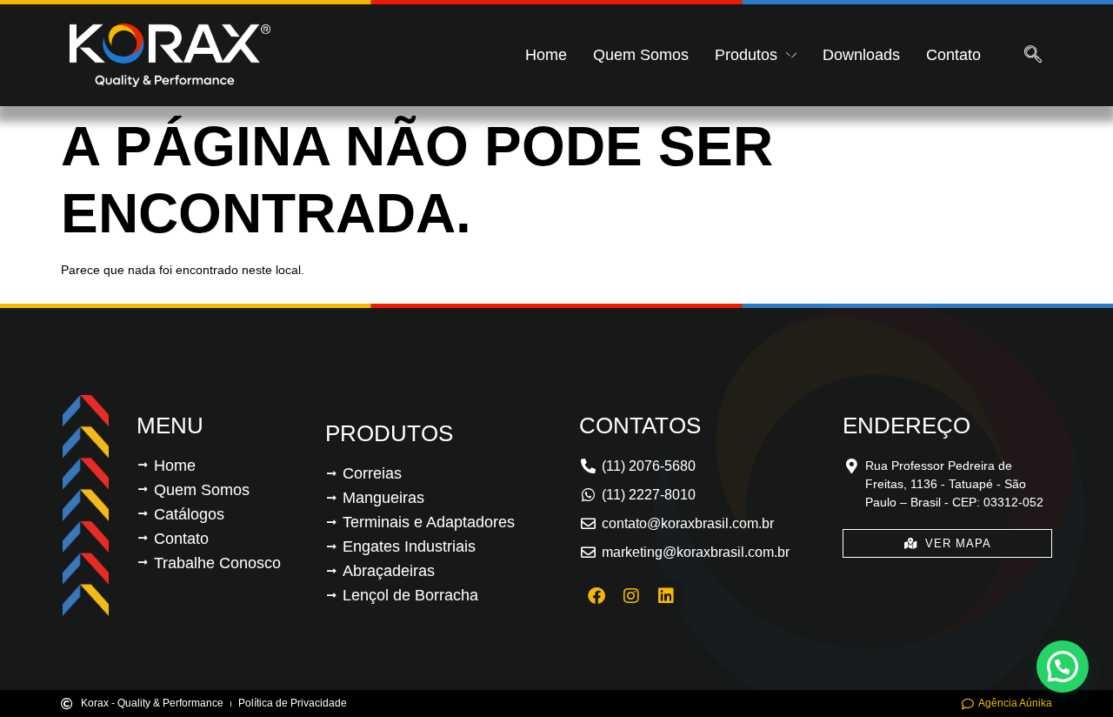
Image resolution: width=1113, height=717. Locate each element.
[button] (1062, 666)
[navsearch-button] (1033, 55)
